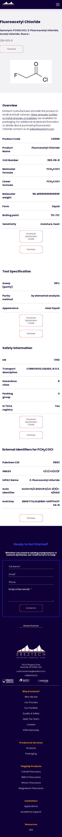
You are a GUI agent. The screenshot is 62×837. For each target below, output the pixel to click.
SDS (31, 829)
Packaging (31, 753)
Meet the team (31, 719)
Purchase (11, 49)
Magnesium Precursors (31, 788)
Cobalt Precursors (31, 771)
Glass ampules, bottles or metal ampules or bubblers (29, 116)
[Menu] (58, 4)
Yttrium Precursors (31, 782)
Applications (31, 806)
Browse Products (31, 625)
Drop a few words (19, 589)
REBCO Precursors (31, 777)
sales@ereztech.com (41, 129)
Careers (31, 724)
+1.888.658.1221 (31, 675)
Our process (31, 702)
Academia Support (31, 811)
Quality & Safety (31, 713)
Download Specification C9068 (31, 236)
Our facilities (31, 707)
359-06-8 (53, 160)
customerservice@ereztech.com (31, 671)
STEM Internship (31, 730)
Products (31, 748)
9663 (56, 462)
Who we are (31, 696)
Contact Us (31, 608)
